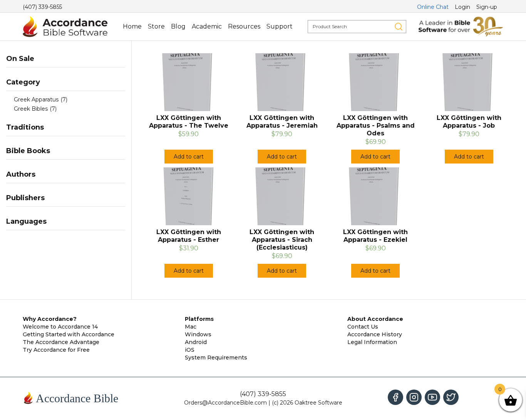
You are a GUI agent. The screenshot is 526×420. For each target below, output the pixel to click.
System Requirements (216, 357)
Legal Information (372, 342)
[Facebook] (395, 397)
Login (462, 6)
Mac (190, 326)
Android (196, 342)
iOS (189, 349)
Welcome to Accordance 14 (60, 326)
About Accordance (375, 318)
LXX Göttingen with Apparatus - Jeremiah (282, 121)
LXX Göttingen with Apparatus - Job (469, 121)
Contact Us (362, 326)
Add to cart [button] (189, 156)
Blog (178, 26)
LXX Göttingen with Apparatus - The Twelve (188, 121)
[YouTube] (432, 397)
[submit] (398, 26)
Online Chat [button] (433, 6)
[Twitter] (451, 397)
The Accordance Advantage (61, 342)
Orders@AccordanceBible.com (225, 402)
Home (132, 26)
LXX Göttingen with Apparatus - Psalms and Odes (376, 125)
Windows (198, 334)
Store (156, 26)
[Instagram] (414, 397)
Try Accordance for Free (56, 349)
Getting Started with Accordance (68, 334)
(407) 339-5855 (42, 6)
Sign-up (486, 6)
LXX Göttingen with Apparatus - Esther (188, 235)
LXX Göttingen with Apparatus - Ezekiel (375, 235)
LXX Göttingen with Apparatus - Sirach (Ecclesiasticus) (282, 239)
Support (279, 26)
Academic (207, 26)
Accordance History (374, 334)
